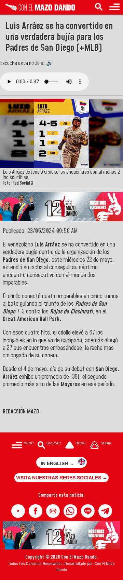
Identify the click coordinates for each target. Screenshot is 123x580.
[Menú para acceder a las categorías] (114, 7)
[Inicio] (37, 9)
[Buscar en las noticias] (99, 7)
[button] (18, 511)
